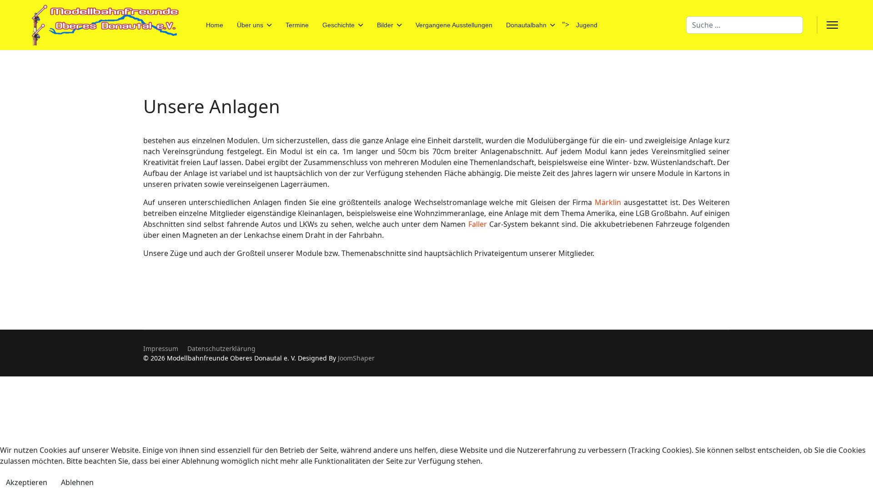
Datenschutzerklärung (221, 348)
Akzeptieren (26, 482)
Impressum (160, 348)
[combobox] (744, 25)
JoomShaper (356, 358)
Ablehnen (77, 482)
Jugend (586, 25)
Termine (297, 25)
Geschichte (338, 25)
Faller (477, 224)
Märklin (608, 202)
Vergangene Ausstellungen (454, 25)
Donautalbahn (526, 25)
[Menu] (832, 25)
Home (214, 25)
